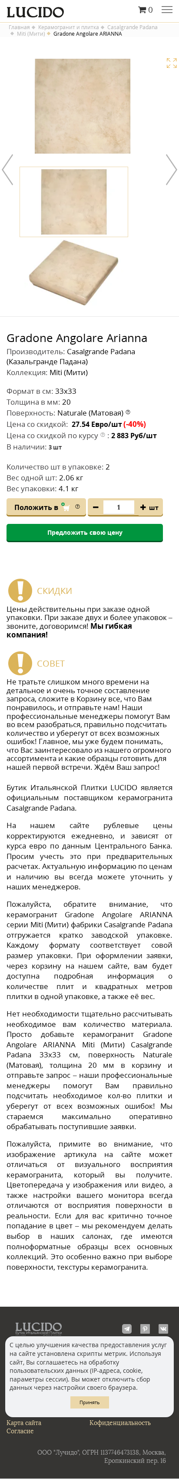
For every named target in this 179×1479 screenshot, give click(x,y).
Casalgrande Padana (132, 27)
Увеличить (171, 63)
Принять (90, 1402)
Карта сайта (24, 1423)
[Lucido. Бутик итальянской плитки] (89, 10)
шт (154, 507)
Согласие (20, 1431)
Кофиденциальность (120, 1423)
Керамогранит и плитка (68, 27)
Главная (19, 27)
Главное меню (167, 10)
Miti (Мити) (31, 34)
